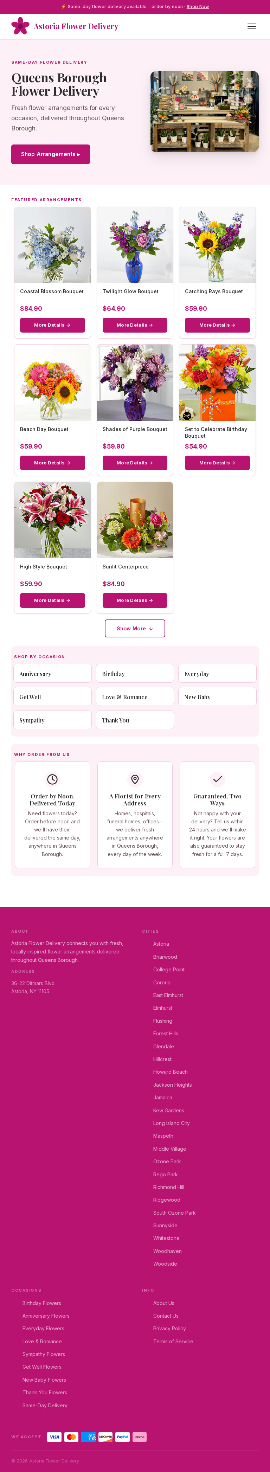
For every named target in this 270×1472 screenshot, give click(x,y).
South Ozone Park (174, 1213)
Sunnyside (165, 1225)
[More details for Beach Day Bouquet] (52, 383)
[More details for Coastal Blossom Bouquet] (52, 245)
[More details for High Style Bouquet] (52, 520)
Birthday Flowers (41, 1303)
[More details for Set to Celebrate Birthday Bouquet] (217, 383)
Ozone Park (167, 1161)
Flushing (162, 1021)
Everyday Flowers (43, 1328)
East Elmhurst (168, 995)
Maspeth (163, 1136)
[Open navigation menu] (252, 26)
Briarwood (165, 957)
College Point (169, 969)
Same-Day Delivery (45, 1405)
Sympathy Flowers (43, 1354)
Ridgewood (166, 1200)
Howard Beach (170, 1072)
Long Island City (171, 1123)
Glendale (163, 1046)
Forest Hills (165, 1033)
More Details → (52, 325)
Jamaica (162, 1097)
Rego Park (165, 1174)
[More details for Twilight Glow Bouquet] (135, 245)
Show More (131, 628)
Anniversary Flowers (46, 1316)
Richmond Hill (168, 1187)
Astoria (161, 944)
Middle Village (169, 1149)
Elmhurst (162, 1008)
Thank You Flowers (44, 1392)
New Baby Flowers (44, 1380)
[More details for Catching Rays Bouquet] (217, 245)
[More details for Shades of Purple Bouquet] (135, 383)
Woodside (165, 1264)
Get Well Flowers (42, 1367)
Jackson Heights (172, 1085)
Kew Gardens (168, 1110)
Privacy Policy (169, 1328)
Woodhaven (167, 1251)
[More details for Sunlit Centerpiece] (135, 520)
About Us (163, 1303)
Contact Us (166, 1316)
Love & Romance (42, 1341)
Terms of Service (173, 1341)
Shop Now (198, 6)
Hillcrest (162, 1059)
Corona (162, 982)
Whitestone (166, 1238)
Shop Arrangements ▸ (50, 154)
